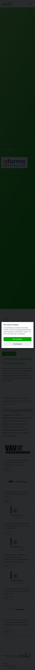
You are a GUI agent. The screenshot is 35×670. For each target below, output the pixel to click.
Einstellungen (17, 344)
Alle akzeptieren (17, 339)
